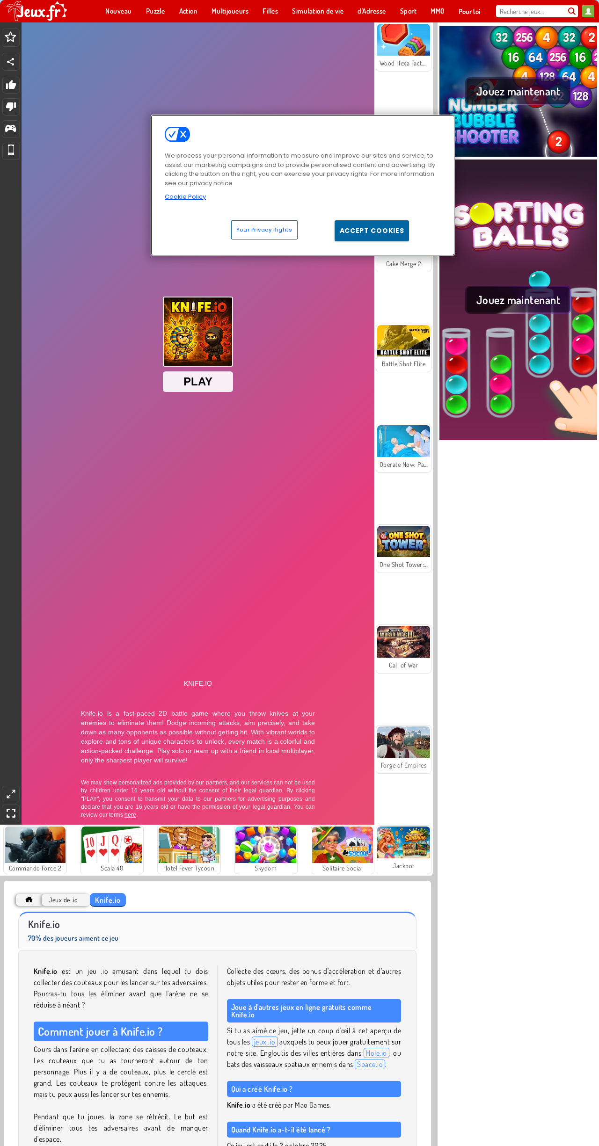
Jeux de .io (63, 900)
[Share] (11, 62)
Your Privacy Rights (264, 229)
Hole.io (376, 1053)
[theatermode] (11, 794)
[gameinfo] (10, 129)
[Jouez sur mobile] (11, 151)
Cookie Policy (185, 196)
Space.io (370, 1064)
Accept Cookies (372, 230)
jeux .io (265, 1041)
